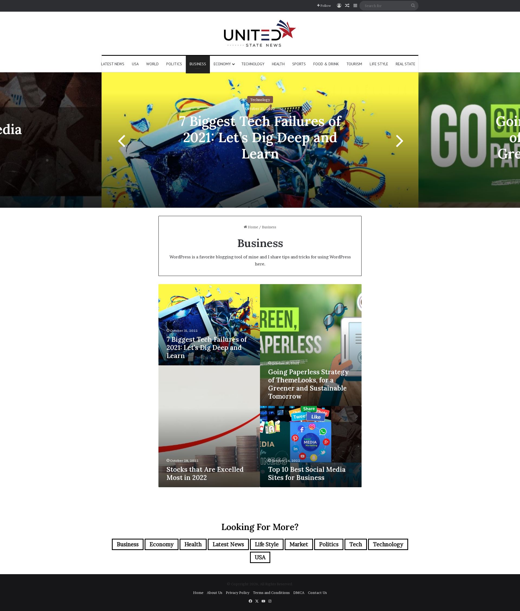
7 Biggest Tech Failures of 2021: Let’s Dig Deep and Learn (260, 137)
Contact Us (317, 592)
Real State (405, 63)
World (152, 63)
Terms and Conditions (271, 592)
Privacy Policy (237, 592)
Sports (299, 63)
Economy (222, 63)
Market (299, 544)
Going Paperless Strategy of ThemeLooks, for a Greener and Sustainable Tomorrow (308, 384)
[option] (260, 140)
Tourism (354, 63)
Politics (174, 63)
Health (278, 63)
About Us (214, 592)
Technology (252, 63)
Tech (355, 544)
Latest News (112, 63)
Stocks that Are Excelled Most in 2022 (205, 473)
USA (135, 63)
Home (252, 227)
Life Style (379, 63)
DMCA (298, 592)
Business (198, 63)
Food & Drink (326, 63)
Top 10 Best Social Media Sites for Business (307, 473)
